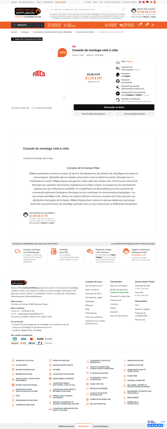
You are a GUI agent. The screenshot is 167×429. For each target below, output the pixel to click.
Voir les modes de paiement (93, 114)
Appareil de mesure (136, 380)
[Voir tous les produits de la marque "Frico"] (74, 46)
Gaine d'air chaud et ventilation (136, 370)
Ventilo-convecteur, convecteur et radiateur (102, 368)
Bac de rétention (98, 404)
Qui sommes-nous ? (27, 2)
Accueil (14, 2)
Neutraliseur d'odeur (63, 365)
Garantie (114, 312)
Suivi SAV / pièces (130, 2)
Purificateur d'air (61, 360)
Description (83, 426)
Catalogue (89, 301)
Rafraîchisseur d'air (25, 370)
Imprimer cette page (21, 108)
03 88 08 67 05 (146, 12)
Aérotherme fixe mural (63, 379)
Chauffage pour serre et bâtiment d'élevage (64, 390)
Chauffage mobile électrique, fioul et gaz (64, 384)
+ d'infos (137, 70)
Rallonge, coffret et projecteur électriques (138, 386)
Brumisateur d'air (24, 374)
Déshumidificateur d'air (27, 400)
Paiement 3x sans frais (120, 296)
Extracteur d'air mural (27, 385)
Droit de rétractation (119, 316)
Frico (82, 55)
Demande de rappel (93, 297)
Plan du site (140, 320)
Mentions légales (142, 309)
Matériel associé (66, 426)
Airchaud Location (24, 360)
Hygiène (56, 370)
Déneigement (133, 398)
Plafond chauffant (99, 373)
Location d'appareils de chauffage (27, 330)
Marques (89, 305)
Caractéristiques (100, 426)
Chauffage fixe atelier (63, 374)
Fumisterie (132, 376)
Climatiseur (21, 365)
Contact (87, 2)
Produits (21, 25)
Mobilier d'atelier (135, 360)
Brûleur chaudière (99, 388)
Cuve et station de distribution (98, 394)
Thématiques (48, 2)
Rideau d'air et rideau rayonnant (63, 397)
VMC (18, 396)
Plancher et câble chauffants (98, 378)
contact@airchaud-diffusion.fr (30, 314)
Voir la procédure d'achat (134, 114)
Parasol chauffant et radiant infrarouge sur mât (66, 403)
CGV (137, 305)
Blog (39, 2)
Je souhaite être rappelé (43, 108)
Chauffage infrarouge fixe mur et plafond (65, 409)
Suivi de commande (112, 2)
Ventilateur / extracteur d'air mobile (28, 379)
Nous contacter (92, 290)
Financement (115, 300)
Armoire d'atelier (135, 365)
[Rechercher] (123, 9)
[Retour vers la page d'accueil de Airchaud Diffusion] (28, 11)
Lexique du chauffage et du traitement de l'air (31, 327)
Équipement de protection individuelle (139, 392)
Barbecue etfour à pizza (133, 403)
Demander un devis (114, 107)
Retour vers (28, 39)
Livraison (114, 304)
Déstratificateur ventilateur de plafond (27, 390)
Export (113, 308)
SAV (101, 2)
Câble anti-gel (97, 384)
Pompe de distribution (100, 399)
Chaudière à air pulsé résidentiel (100, 361)
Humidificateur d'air (25, 405)
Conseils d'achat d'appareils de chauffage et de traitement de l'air (40, 324)
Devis (95, 2)
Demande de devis (93, 293)
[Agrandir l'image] (64, 98)
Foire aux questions (94, 317)
